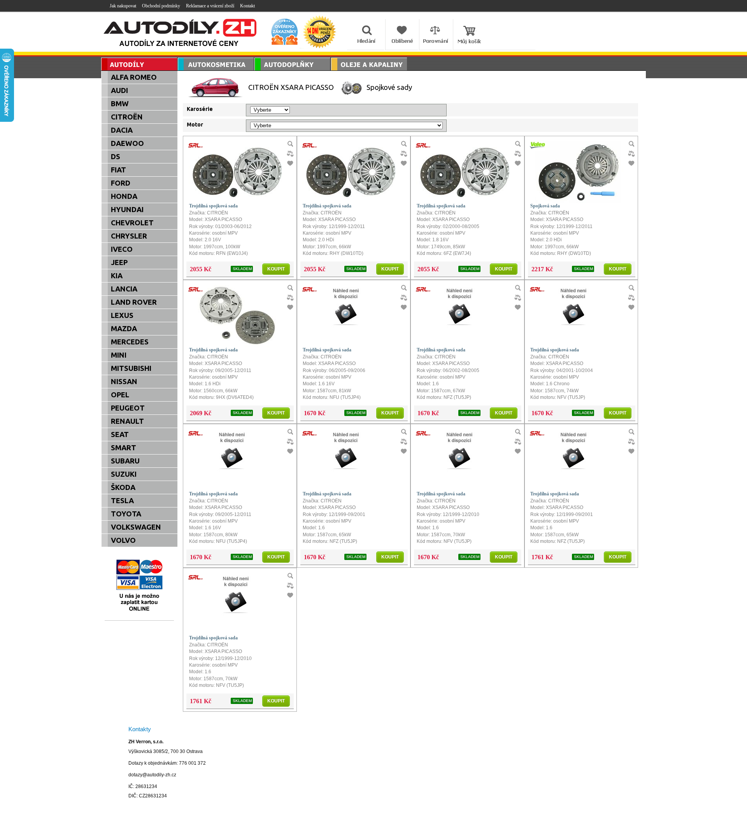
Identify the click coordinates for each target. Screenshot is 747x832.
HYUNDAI (127, 209)
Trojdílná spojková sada (213, 206)
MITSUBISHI (131, 368)
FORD (120, 183)
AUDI (119, 90)
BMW (120, 104)
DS (115, 157)
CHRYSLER (129, 236)
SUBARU (125, 461)
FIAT (118, 170)
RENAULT (127, 421)
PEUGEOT (128, 408)
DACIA (122, 130)
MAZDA (124, 329)
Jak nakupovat (123, 6)
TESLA (122, 501)
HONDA (124, 196)
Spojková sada (545, 206)
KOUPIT (276, 269)
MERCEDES (130, 342)
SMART (123, 448)
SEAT (120, 434)
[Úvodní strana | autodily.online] (181, 34)
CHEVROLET (132, 223)
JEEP (119, 262)
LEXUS (122, 315)
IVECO (122, 249)
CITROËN (127, 117)
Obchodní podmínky (161, 6)
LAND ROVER (134, 302)
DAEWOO (127, 143)
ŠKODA (123, 487)
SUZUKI (124, 474)
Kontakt (247, 6)
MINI (118, 355)
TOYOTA (126, 514)
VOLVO (123, 540)
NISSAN (124, 381)
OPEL (120, 395)
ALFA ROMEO (134, 77)
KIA (117, 276)
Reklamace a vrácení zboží (210, 6)
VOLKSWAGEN (136, 527)
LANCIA (124, 289)
